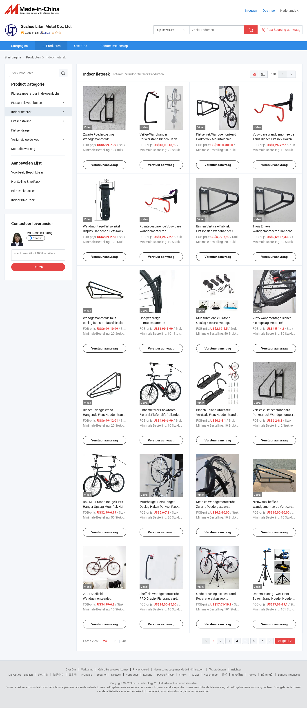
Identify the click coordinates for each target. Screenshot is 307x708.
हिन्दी (224, 674)
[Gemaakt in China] (33, 9)
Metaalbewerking (23, 149)
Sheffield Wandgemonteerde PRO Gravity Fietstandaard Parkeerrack (159, 598)
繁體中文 (58, 674)
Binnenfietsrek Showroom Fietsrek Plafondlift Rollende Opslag (159, 414)
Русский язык (165, 674)
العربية (195, 674)
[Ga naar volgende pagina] (291, 74)
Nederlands (211, 674)
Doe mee (269, 10)
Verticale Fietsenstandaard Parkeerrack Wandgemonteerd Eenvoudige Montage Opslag (274, 414)
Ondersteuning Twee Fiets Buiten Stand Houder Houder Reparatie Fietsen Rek (273, 598)
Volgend (283, 641)
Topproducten (217, 669)
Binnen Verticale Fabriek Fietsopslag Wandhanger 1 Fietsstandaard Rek (215, 231)
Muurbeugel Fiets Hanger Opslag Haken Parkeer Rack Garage (159, 506)
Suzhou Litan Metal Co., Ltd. (46, 26)
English (28, 674)
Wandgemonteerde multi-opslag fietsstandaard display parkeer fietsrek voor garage (103, 323)
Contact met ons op (114, 46)
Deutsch (116, 674)
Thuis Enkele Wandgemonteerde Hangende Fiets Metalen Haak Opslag (273, 231)
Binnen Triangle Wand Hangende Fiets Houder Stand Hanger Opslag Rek (104, 414)
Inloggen (251, 10)
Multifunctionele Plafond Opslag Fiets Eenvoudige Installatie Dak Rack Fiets (213, 323)
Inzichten (236, 669)
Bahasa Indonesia (289, 674)
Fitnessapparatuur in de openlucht (35, 93)
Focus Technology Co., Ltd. (147, 683)
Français (86, 674)
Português (132, 674)
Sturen (38, 267)
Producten (53, 46)
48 (124, 641)
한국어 (183, 674)
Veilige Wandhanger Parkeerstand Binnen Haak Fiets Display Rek (158, 139)
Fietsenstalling (21, 121)
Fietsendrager (21, 130)
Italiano (147, 674)
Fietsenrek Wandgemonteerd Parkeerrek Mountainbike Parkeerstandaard (216, 139)
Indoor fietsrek (21, 112)
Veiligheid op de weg (25, 139)
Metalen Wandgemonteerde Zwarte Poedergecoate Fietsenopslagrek (215, 506)
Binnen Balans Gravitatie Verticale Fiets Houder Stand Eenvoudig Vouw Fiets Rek (216, 414)
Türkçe (252, 674)
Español (102, 674)
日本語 (73, 674)
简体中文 (43, 674)
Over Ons (80, 46)
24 (105, 641)
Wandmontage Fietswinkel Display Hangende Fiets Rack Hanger (103, 231)
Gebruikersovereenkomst (113, 669)
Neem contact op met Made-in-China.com (179, 669)
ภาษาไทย (237, 674)
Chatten (37, 238)
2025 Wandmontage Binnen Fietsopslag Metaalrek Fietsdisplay (272, 323)
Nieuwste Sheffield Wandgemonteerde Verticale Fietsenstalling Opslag (272, 506)
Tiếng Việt (267, 674)
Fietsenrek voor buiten (26, 102)
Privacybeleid (141, 669)
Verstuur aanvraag (104, 165)
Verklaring (87, 669)
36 (114, 641)
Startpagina (19, 46)
